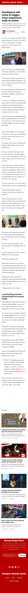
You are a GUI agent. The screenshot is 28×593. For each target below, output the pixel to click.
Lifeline (18, 369)
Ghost (17, 581)
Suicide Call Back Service (16, 371)
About (13, 577)
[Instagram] (18, 567)
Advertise (19, 577)
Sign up (8, 577)
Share (23, 32)
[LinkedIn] (12, 567)
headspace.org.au (17, 360)
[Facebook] (9, 567)
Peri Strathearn (10, 31)
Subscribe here (6, 47)
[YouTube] (15, 567)
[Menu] (26, 2)
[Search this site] (23, 2)
